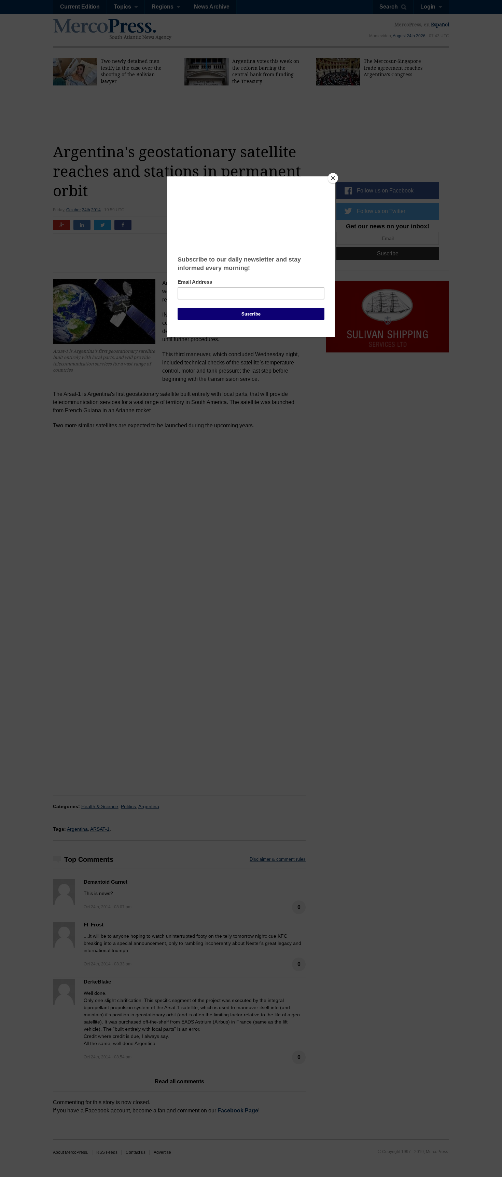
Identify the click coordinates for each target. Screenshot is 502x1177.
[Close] (333, 178)
